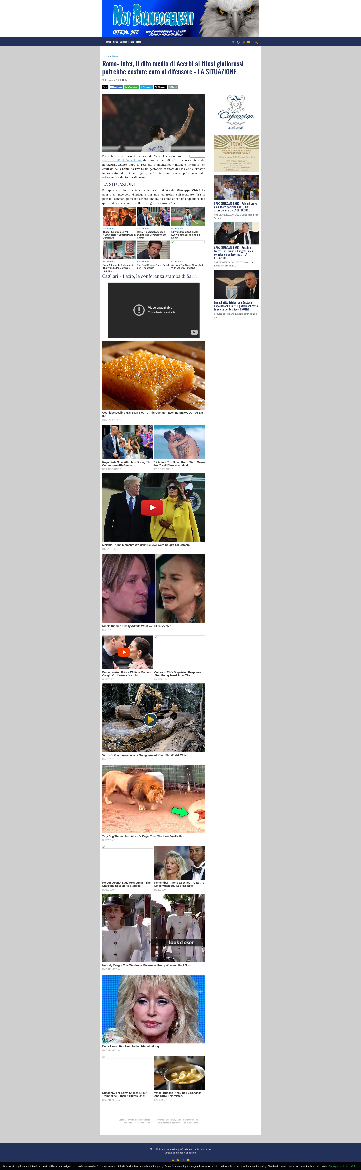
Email (174, 87)
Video (138, 41)
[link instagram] (243, 42)
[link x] (233, 42)
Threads (161, 87)
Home (108, 41)
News (115, 41)
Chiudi (354, 1166)
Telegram (147, 87)
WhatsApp (132, 87)
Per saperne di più (338, 1166)
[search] (256, 42)
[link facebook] (238, 42)
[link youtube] (248, 42)
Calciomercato (127, 41)
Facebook (117, 87)
